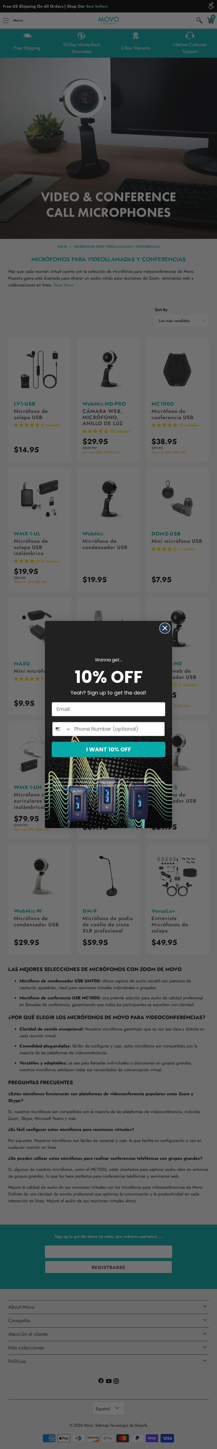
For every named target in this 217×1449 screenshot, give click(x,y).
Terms (100, 789)
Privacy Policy (77, 789)
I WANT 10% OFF (108, 749)
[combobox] (62, 729)
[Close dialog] (165, 628)
